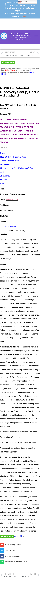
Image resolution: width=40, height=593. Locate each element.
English (24, 2)
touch (25, 16)
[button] (36, 37)
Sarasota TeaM (12, 200)
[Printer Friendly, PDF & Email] (8, 62)
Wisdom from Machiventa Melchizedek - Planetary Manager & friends (21, 34)
